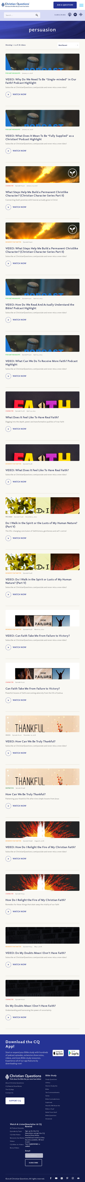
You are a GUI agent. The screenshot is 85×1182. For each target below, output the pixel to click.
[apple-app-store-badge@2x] (58, 1053)
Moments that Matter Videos (17, 1139)
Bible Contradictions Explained (52, 1100)
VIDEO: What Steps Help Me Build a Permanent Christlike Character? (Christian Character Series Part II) (42, 250)
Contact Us (9, 1093)
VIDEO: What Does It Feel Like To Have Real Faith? (37, 470)
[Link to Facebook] (50, 1178)
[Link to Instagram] (72, 1178)
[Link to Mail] (78, 1178)
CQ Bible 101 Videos (17, 1144)
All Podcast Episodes (17, 1128)
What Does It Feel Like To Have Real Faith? (32, 417)
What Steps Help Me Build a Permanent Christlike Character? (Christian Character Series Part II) (37, 193)
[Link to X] (61, 1178)
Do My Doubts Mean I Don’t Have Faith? (31, 1005)
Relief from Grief (51, 1112)
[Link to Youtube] (56, 1178)
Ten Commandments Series (52, 1094)
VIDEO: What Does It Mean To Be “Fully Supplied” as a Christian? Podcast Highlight (40, 137)
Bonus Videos (14, 1148)
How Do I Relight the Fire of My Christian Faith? (36, 899)
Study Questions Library (51, 1081)
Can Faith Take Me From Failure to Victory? (33, 688)
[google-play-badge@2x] (73, 1053)
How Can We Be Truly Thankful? (26, 794)
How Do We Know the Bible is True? (52, 1107)
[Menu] (80, 5)
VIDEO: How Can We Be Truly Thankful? (30, 741)
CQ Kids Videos (15, 1134)
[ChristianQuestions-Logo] (15, 8)
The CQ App (10, 1089)
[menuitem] (80, 5)
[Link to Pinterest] (67, 1178)
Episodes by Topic (16, 1131)
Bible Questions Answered (50, 1117)
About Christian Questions (15, 1083)
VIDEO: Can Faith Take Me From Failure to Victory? (38, 635)
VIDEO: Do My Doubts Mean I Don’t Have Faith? (36, 952)
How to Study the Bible (51, 1087)
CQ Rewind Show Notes (14, 1086)
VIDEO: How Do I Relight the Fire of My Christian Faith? (41, 847)
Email (28, 1151)
